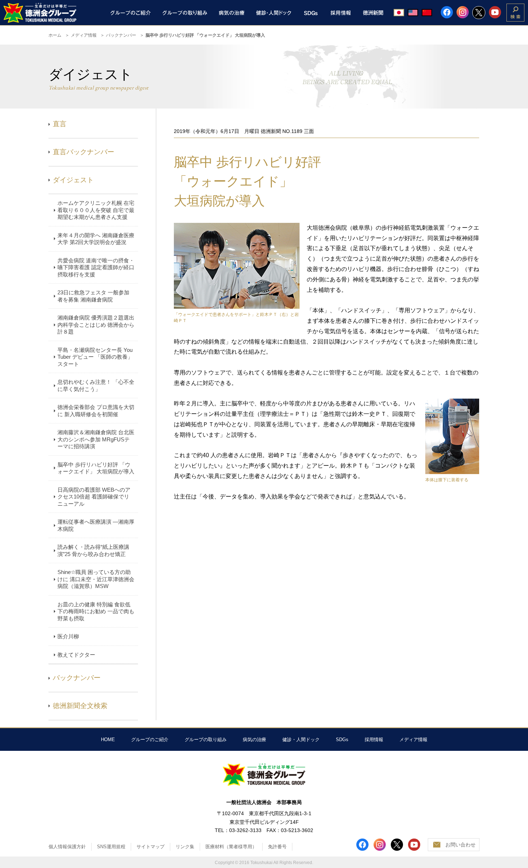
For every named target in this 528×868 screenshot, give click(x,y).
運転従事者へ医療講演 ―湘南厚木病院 (95, 525)
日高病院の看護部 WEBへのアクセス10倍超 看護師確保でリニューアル (93, 497)
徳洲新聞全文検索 (80, 705)
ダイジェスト (73, 180)
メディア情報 (84, 35)
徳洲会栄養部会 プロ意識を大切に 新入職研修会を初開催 (95, 410)
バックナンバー (121, 35)
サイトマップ (150, 846)
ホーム (54, 35)
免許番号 (277, 846)
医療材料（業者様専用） (231, 846)
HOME (108, 739)
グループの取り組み (206, 739)
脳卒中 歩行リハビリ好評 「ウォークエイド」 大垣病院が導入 (95, 468)
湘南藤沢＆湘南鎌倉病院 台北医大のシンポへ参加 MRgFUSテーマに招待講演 (95, 439)
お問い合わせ (460, 845)
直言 (59, 124)
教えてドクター (76, 655)
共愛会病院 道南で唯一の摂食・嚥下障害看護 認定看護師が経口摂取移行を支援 (95, 267)
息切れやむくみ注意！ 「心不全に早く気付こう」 (95, 385)
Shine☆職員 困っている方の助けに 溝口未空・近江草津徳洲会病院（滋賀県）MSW (95, 579)
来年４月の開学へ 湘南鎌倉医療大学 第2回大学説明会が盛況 (95, 238)
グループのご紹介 (149, 739)
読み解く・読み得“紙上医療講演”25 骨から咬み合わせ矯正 (93, 550)
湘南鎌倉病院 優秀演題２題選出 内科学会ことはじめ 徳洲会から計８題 (95, 324)
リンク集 (185, 846)
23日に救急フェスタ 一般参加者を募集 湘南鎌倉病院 (93, 296)
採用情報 (374, 739)
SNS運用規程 (111, 846)
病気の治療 (254, 739)
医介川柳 (68, 636)
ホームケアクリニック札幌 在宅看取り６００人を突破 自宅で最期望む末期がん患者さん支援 (95, 210)
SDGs (342, 739)
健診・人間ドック (301, 739)
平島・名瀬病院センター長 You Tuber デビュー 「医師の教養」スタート (95, 357)
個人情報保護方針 (67, 846)
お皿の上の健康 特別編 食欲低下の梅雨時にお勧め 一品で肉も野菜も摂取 (95, 611)
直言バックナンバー (83, 152)
